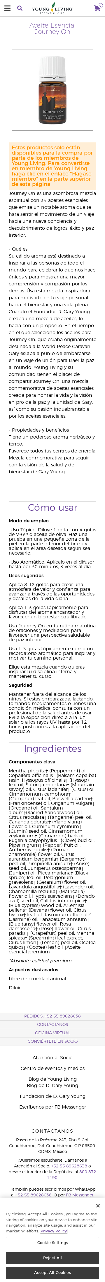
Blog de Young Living (53, 1079)
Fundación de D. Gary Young (52, 1096)
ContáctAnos (52, 1025)
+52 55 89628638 (69, 1166)
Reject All (52, 1258)
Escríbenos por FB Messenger (52, 1107)
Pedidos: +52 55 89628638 (52, 1016)
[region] (52, 1240)
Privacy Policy (54, 1231)
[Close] (98, 1205)
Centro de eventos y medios (53, 1068)
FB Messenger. (80, 1195)
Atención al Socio (53, 1057)
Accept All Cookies (52, 1273)
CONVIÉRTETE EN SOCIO (53, 1042)
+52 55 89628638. (34, 1195)
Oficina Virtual (52, 1033)
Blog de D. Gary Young (52, 1085)
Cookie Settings (52, 1243)
